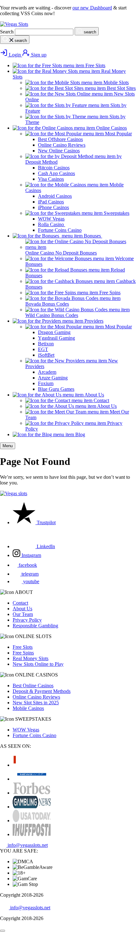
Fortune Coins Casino (34, 735)
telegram (29, 574)
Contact (20, 603)
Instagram (30, 555)
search (89, 32)
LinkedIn (45, 546)
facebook (27, 565)
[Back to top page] (2, 931)
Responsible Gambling (35, 625)
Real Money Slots (30, 658)
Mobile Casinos (28, 708)
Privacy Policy (27, 620)
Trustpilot (45, 522)
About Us (22, 608)
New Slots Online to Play (38, 664)
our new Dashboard (92, 7)
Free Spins (23, 652)
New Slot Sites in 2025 (36, 702)
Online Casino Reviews (36, 697)
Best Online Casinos (33, 685)
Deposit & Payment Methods (42, 691)
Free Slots (23, 647)
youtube (30, 581)
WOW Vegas (26, 729)
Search (7, 31)
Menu (8, 445)
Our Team (23, 614)
